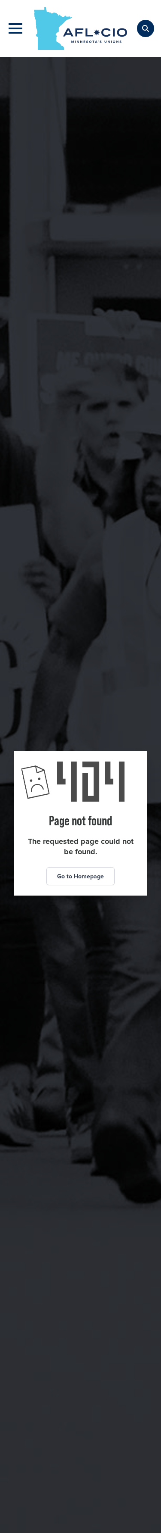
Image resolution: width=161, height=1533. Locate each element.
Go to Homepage (80, 876)
